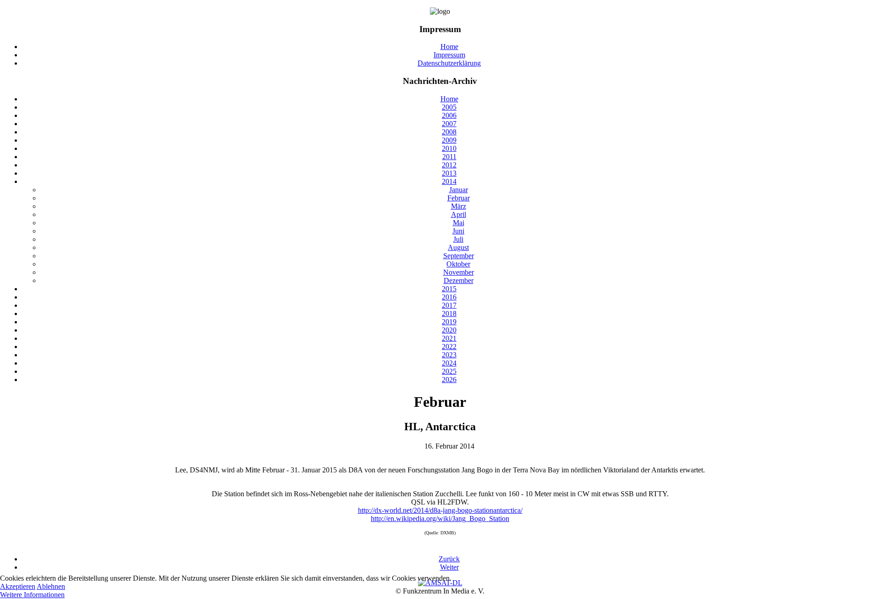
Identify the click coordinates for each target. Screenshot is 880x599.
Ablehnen (51, 586)
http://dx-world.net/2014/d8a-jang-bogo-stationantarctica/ (440, 510)
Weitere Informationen (32, 595)
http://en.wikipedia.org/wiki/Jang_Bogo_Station (440, 518)
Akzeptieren (17, 586)
